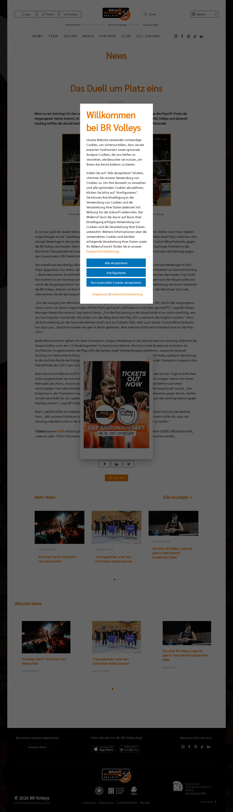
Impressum (100, 294)
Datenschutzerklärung (102, 251)
